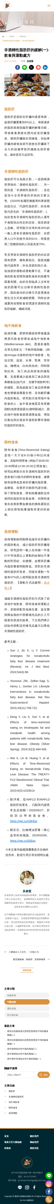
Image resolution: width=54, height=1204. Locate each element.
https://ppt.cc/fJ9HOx (23, 821)
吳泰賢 (30, 61)
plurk (38, 67)
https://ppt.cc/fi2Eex (23, 840)
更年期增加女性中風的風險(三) (21, 1048)
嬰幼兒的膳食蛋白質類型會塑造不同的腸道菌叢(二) (27, 1033)
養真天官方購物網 (13, 1142)
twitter (31, 67)
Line (49, 1175)
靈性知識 (11, 1008)
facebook (17, 67)
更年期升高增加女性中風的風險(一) (24, 1058)
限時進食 (13, 1107)
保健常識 (11, 995)
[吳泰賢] (27, 877)
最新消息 (34, 1148)
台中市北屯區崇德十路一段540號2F (27, 1172)
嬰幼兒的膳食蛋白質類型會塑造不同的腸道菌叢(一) (27, 1041)
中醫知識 (22, 36)
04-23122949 (30, 1176)
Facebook (49, 1191)
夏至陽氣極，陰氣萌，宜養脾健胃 (29, 959)
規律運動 (13, 1113)
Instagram (49, 1183)
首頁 (3, 36)
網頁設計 (30, 1200)
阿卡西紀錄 (12, 1015)
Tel (49, 1199)
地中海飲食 (14, 1102)
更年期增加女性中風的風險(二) (21, 1053)
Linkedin (45, 67)
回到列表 (27, 970)
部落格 (11, 36)
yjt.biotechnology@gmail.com (32, 1180)
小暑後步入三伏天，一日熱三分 (24, 952)
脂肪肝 (12, 1091)
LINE (24, 67)
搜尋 (46, 1075)
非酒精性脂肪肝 (16, 1096)
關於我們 (34, 1136)
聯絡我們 (34, 1142)
